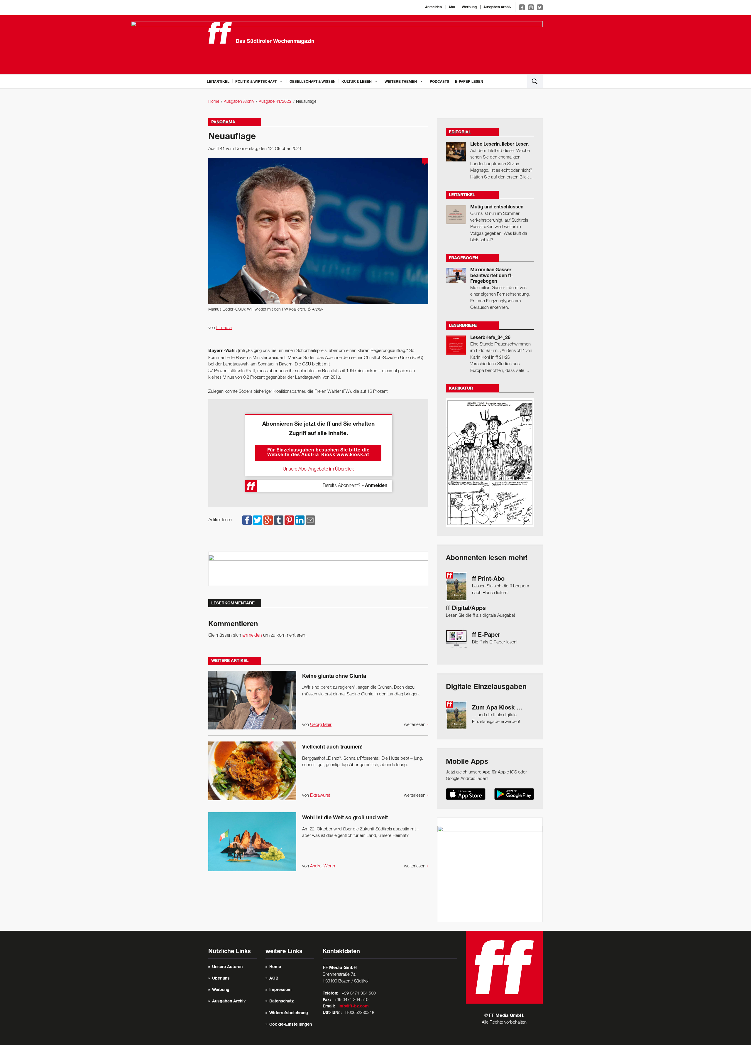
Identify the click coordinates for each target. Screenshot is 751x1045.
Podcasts (439, 82)
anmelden (252, 635)
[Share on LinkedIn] (300, 520)
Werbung (469, 7)
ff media (224, 328)
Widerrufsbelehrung (288, 1013)
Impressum (280, 990)
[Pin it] (289, 520)
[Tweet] (257, 520)
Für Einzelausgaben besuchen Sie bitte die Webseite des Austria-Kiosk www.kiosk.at (318, 453)
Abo (452, 7)
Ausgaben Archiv (497, 7)
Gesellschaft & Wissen (313, 82)
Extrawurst (320, 795)
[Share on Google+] (268, 520)
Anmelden (433, 7)
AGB (273, 979)
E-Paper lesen (469, 82)
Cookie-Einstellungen (290, 1025)
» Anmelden (374, 486)
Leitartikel (218, 82)
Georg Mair (320, 725)
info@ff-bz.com (354, 1006)
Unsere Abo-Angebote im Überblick (318, 469)
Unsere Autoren (227, 967)
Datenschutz (281, 1002)
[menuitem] (218, 81)
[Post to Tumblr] (278, 520)
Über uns (221, 979)
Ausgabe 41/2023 (275, 102)
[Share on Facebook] (247, 520)
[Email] (310, 520)
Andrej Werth (322, 866)
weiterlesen (416, 725)
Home (213, 102)
